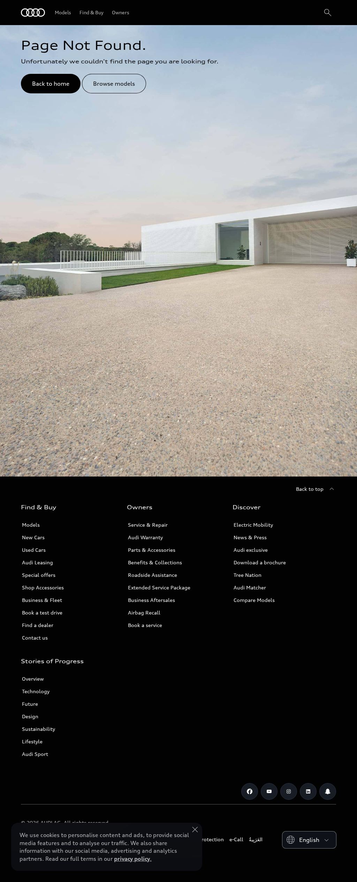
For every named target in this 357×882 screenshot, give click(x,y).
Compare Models (254, 600)
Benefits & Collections (155, 562)
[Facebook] (249, 791)
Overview (33, 679)
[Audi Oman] (33, 12)
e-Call (236, 839)
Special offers (38, 575)
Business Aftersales (151, 600)
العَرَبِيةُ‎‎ (256, 839)
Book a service (145, 625)
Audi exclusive (251, 550)
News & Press (250, 537)
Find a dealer (37, 625)
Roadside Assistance (152, 575)
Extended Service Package (159, 587)
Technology (36, 691)
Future (30, 704)
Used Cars (34, 550)
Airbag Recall (144, 613)
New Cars (33, 537)
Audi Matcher (250, 587)
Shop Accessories (43, 587)
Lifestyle (32, 741)
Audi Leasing (37, 562)
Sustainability (38, 729)
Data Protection (205, 839)
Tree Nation (247, 575)
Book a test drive (42, 613)
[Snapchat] (327, 791)
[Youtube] (269, 791)
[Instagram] (288, 791)
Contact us (35, 638)
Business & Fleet (42, 600)
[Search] (327, 12)
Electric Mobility (253, 525)
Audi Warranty (145, 537)
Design (30, 716)
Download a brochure (260, 562)
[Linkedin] (308, 791)
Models (31, 525)
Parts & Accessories (151, 550)
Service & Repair (148, 525)
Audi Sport (35, 754)
